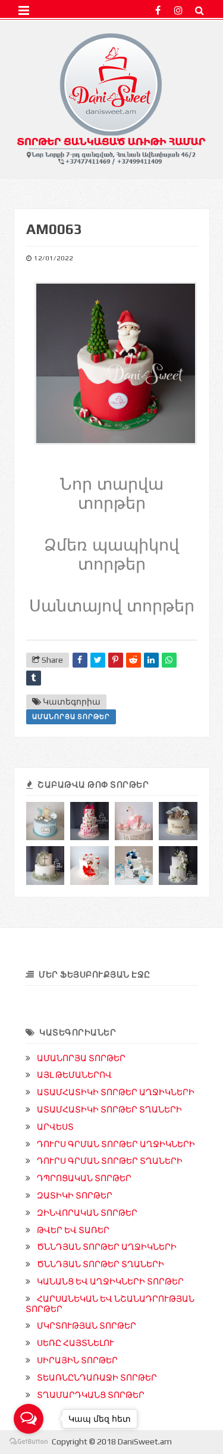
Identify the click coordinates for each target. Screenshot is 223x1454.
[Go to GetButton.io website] (29, 1442)
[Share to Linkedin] (151, 660)
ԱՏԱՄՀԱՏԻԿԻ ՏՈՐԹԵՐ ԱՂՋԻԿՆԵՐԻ (115, 1092)
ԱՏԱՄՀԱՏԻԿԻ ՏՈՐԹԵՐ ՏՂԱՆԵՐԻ (109, 1109)
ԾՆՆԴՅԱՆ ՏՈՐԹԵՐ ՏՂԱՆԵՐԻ (100, 1264)
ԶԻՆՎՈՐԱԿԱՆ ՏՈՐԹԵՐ (87, 1213)
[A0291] (89, 821)
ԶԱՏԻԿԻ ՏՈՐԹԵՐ (74, 1195)
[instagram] (178, 10)
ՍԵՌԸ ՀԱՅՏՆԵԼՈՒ (75, 1343)
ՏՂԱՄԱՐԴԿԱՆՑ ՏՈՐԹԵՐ (91, 1395)
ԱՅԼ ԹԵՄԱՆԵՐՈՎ (74, 1075)
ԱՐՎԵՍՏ (55, 1127)
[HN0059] (178, 865)
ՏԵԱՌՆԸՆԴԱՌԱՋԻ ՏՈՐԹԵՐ (97, 1377)
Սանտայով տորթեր (111, 606)
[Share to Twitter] (97, 660)
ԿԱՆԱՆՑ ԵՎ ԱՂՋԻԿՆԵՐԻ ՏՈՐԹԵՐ (110, 1281)
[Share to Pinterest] (115, 660)
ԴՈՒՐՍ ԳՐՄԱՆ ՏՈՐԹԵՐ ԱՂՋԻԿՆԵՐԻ (116, 1144)
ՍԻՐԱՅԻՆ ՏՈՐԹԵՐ (77, 1360)
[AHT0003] (134, 865)
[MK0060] (45, 865)
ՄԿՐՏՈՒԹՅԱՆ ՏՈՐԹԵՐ (86, 1325)
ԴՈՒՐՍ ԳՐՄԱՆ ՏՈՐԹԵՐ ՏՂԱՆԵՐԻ (110, 1161)
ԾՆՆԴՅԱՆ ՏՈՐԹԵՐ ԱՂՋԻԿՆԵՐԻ (107, 1247)
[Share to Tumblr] (33, 678)
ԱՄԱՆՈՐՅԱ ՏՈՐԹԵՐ (71, 716)
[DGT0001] (45, 821)
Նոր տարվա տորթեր (112, 493)
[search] (199, 10)
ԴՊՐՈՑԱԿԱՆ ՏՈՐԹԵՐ (84, 1178)
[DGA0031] (178, 821)
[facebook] (157, 10)
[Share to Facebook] (80, 660)
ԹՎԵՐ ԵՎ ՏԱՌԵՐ (73, 1230)
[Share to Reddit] (133, 660)
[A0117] (89, 865)
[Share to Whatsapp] (169, 660)
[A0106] (134, 821)
